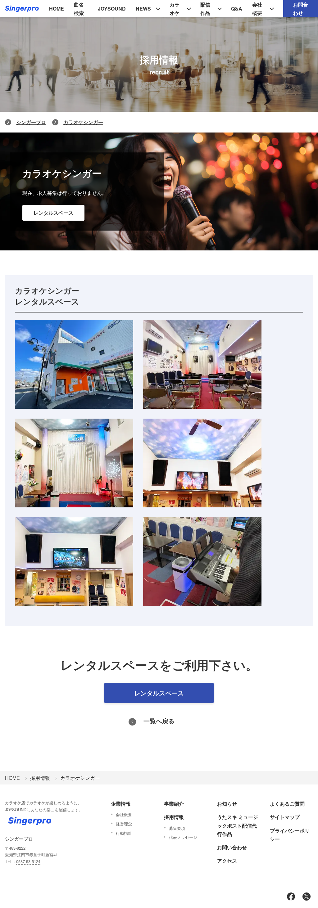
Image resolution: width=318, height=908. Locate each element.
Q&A (236, 8)
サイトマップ (285, 816)
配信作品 (205, 8)
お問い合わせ (232, 847)
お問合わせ (300, 8)
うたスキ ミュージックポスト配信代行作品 (237, 825)
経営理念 (124, 824)
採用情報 (40, 777)
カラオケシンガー (83, 122)
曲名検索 (79, 8)
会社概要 (257, 8)
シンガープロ (31, 122)
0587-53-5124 (28, 861)
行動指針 (124, 833)
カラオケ (174, 8)
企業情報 (121, 803)
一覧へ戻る (159, 720)
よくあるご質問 (287, 803)
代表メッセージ (183, 837)
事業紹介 (174, 803)
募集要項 (177, 828)
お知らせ (227, 803)
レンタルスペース (53, 212)
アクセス (227, 860)
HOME (56, 8)
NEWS (143, 8)
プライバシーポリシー (290, 835)
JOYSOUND (112, 8)
